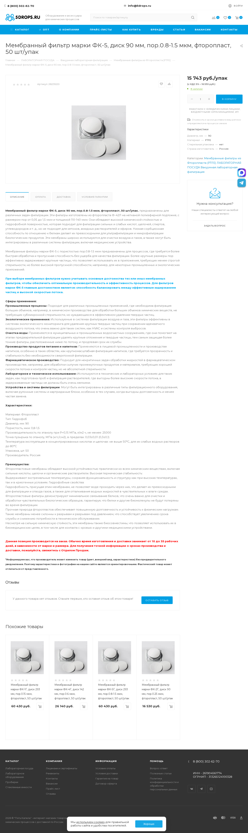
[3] (21, 84)
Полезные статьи (161, 773)
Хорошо (148, 824)
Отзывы (51, 793)
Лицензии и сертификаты (61, 768)
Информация (106, 761)
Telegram (201, 785)
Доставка (64, 196)
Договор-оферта (106, 783)
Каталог (12, 761)
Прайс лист (53, 788)
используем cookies (90, 822)
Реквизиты (52, 773)
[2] (17, 84)
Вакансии (52, 783)
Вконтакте (192, 785)
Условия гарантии (95, 196)
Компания (54, 761)
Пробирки (11, 782)
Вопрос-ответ (159, 768)
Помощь (157, 761)
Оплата (40, 196)
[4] (24, 84)
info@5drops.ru (139, 5)
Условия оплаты (105, 768)
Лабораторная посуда (19, 768)
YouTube (211, 785)
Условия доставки (106, 773)
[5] (28, 84)
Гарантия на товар (106, 778)
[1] (13, 84)
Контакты (52, 778)
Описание (17, 196)
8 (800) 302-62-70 (20, 6)
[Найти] (192, 17)
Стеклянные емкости (18, 787)
